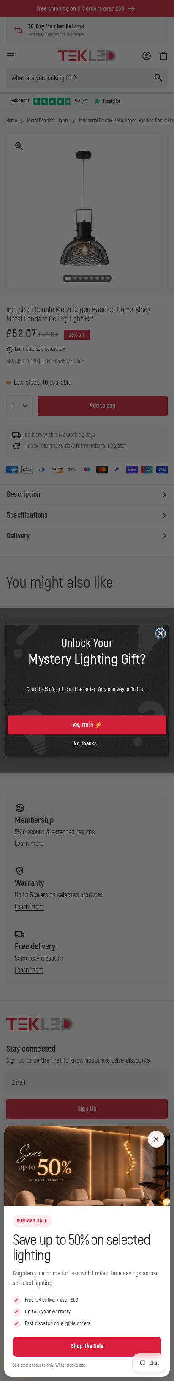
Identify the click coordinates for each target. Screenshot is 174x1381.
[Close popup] (156, 1139)
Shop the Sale (87, 1346)
